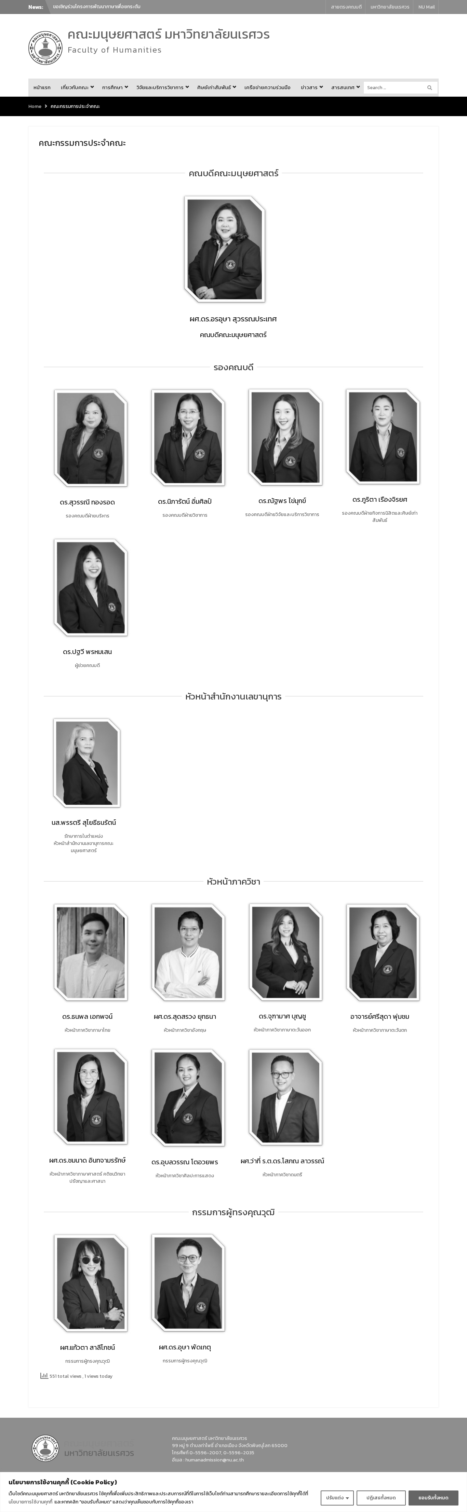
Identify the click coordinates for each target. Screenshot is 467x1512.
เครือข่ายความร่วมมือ (267, 87)
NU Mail (426, 7)
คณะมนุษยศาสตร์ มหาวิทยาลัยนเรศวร (169, 34)
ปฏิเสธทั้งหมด (381, 1497)
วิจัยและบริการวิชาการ (160, 87)
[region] (233, 1492)
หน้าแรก (42, 87)
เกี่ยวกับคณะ (75, 87)
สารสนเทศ (343, 87)
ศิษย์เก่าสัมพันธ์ (214, 87)
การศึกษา (112, 87)
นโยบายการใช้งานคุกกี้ (30, 1502)
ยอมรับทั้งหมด (433, 1497)
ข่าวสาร (309, 87)
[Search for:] (402, 87)
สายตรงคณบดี (346, 7)
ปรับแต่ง (335, 1497)
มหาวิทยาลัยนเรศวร (390, 7)
